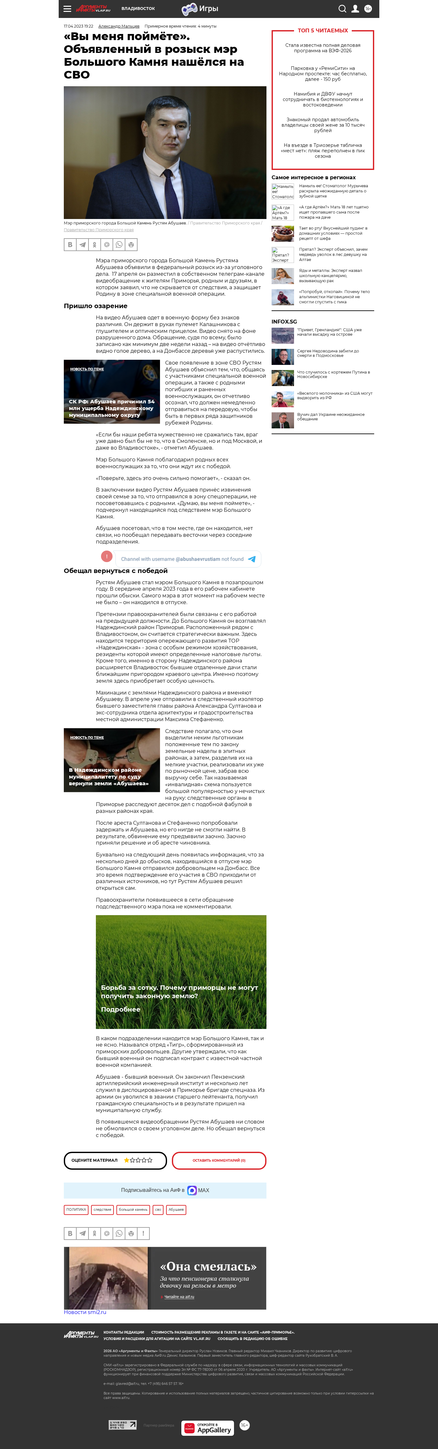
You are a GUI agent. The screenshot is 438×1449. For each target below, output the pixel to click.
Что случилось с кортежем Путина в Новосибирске (333, 374)
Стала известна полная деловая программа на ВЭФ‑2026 (322, 48)
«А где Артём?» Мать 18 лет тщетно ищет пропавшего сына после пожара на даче (334, 212)
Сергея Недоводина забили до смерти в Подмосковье (328, 353)
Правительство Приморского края (99, 229)
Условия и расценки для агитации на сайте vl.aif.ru (157, 1339)
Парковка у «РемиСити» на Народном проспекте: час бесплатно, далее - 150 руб (323, 74)
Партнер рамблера (159, 1425)
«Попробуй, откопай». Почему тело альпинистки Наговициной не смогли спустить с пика (334, 296)
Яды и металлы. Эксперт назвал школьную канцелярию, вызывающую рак (330, 275)
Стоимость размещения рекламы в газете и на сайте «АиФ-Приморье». (223, 1332)
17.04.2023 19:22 (78, 26)
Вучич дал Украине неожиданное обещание (331, 416)
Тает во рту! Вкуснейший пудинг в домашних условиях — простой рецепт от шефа (333, 233)
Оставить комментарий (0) (219, 1160)
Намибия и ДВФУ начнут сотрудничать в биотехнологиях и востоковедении (323, 99)
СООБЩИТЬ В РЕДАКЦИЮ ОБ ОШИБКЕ (253, 1339)
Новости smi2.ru (85, 1312)
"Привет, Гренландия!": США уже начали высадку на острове (329, 332)
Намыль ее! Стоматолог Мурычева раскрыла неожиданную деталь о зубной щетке (333, 190)
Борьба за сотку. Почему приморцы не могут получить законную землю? (179, 992)
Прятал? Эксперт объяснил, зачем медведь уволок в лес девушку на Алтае (333, 254)
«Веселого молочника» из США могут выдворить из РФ (335, 395)
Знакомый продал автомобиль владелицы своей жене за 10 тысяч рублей (323, 125)
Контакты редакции (124, 1332)
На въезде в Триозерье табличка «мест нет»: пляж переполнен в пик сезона (323, 151)
